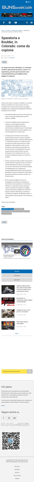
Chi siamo (17, 466)
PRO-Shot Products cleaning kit (22, 322)
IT (28, 2)
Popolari (17, 275)
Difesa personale (17, 211)
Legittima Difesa (6, 213)
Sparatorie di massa (7, 209)
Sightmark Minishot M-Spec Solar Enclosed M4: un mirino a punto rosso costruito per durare (24, 288)
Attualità (11, 57)
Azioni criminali (19, 209)
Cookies (17, 478)
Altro (16, 333)
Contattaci (17, 469)
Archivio (17, 280)
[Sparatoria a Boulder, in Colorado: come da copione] (17, 88)
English (4, 62)
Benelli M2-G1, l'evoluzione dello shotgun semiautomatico (24, 300)
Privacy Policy (17, 475)
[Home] (17, 7)
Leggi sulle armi (6, 211)
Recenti (21, 271)
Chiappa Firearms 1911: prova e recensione (24, 310)
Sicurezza (26, 211)
